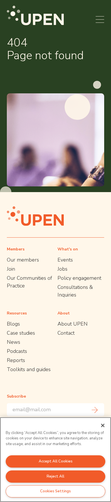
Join (11, 269)
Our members (23, 259)
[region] (55, 459)
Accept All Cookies (56, 461)
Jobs (62, 269)
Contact (66, 333)
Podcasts (17, 351)
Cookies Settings (55, 491)
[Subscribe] (95, 410)
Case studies (21, 333)
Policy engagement (79, 278)
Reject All (55, 476)
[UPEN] (35, 15)
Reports (16, 360)
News (13, 342)
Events (65, 259)
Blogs (13, 323)
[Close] (102, 425)
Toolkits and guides (29, 369)
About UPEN (72, 323)
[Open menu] (100, 19)
